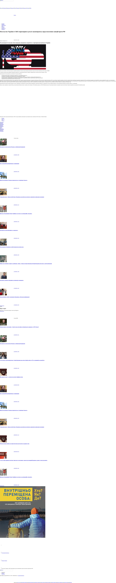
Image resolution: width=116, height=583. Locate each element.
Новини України (4, 560)
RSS (71, 582)
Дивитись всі (2, 305)
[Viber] (14, 8)
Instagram (32, 582)
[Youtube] (17, 8)
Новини (3, 24)
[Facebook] (4, 8)
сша (2, 119)
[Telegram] (11, 8)
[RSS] (30, 8)
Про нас (3, 573)
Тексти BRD (4, 25)
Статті (3, 27)
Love (20, 582)
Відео (3, 26)
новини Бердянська (21, 575)
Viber (44, 582)
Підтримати (3, 28)
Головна (3, 23)
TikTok (54, 582)
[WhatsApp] (24, 8)
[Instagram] (8, 8)
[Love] (1, 8)
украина (3, 120)
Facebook (25, 582)
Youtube (49, 582)
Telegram (38, 582)
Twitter (67, 582)
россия (3, 118)
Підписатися (2, 311)
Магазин (3, 29)
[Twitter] (27, 8)
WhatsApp (61, 582)
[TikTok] (20, 8)
